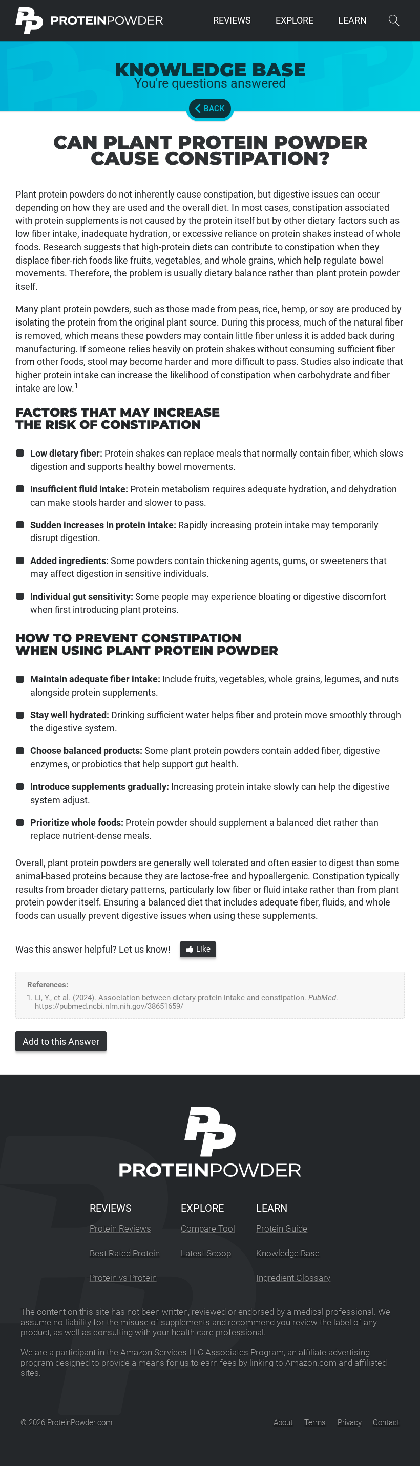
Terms (315, 1422)
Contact (386, 1422)
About (283, 1422)
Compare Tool (208, 1229)
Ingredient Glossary (293, 1278)
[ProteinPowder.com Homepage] (89, 20)
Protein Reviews (120, 1229)
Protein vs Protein (123, 1278)
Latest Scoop (206, 1253)
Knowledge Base (288, 1253)
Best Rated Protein (125, 1253)
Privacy (350, 1422)
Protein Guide (281, 1229)
